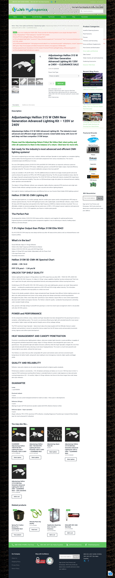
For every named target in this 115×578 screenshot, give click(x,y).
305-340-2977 (40, 2)
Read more (34, 529)
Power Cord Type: (53, 72)
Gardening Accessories (89, 61)
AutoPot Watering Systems (91, 30)
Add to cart (60, 83)
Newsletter (84, 17)
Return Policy (15, 568)
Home (15, 17)
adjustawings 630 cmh (63, 92)
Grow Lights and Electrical (26, 26)
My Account (100, 2)
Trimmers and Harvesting (90, 41)
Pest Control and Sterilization (91, 47)
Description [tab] (16, 105)
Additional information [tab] (28, 105)
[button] (40, 56)
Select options (17, 457)
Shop (17, 26)
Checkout (93, 2)
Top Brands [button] (51, 17)
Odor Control (86, 54)
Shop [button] (24, 17)
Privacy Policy (15, 565)
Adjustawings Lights (39, 26)
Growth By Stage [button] (37, 17)
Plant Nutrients (87, 34)
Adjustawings (55, 97)
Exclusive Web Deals (70, 90)
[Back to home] (30, 9)
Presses (85, 37)
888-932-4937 (21, 2)
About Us (63, 17)
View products (17, 535)
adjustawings (54, 92)
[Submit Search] (81, 11)
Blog (73, 17)
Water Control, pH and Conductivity (93, 58)
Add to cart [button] (17, 496)
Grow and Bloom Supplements (92, 44)
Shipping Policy (16, 562)
